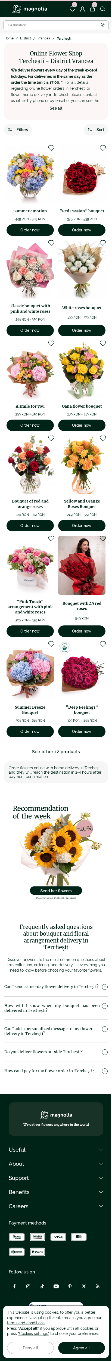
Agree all (81, 1348)
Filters (22, 130)
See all (56, 108)
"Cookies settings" (33, 1333)
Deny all (30, 1348)
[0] (72, 9)
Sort (100, 130)
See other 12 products (56, 751)
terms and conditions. (26, 1323)
